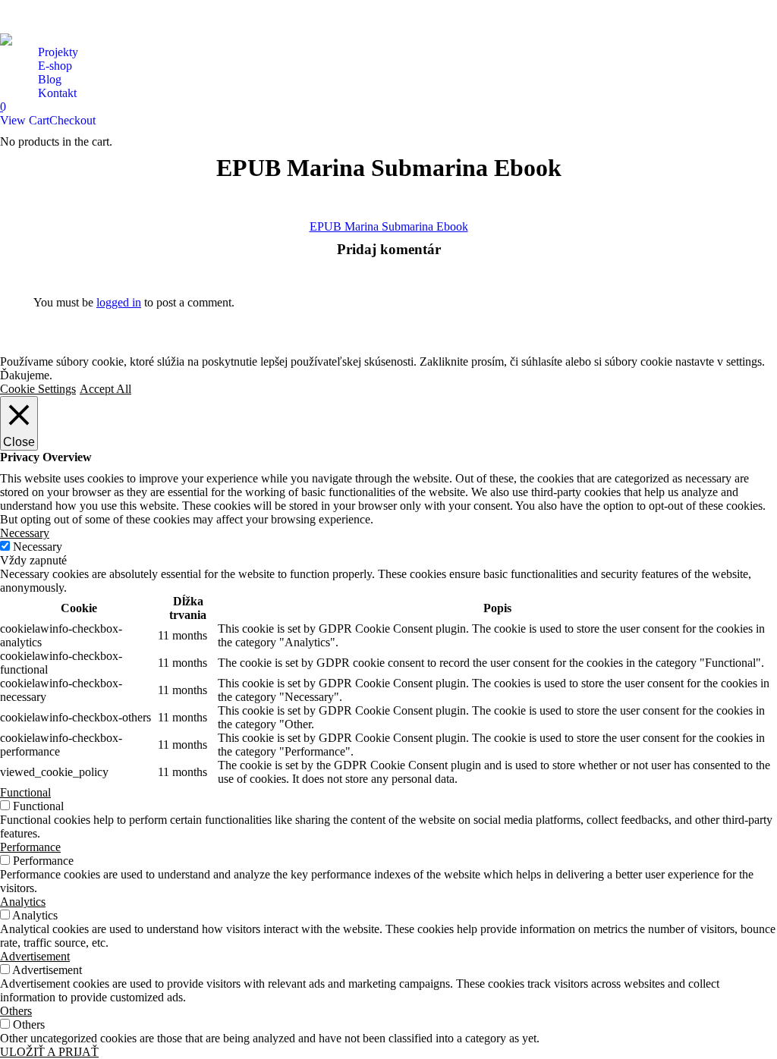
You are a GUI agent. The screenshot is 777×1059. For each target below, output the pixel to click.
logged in (118, 302)
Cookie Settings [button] (38, 388)
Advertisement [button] (35, 956)
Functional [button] (25, 792)
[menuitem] (58, 52)
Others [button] (16, 1010)
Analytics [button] (23, 901)
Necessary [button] (24, 532)
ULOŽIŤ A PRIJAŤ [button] (49, 1051)
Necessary (37, 546)
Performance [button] (30, 847)
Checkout (72, 120)
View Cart (24, 120)
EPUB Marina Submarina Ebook (389, 226)
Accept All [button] (105, 388)
